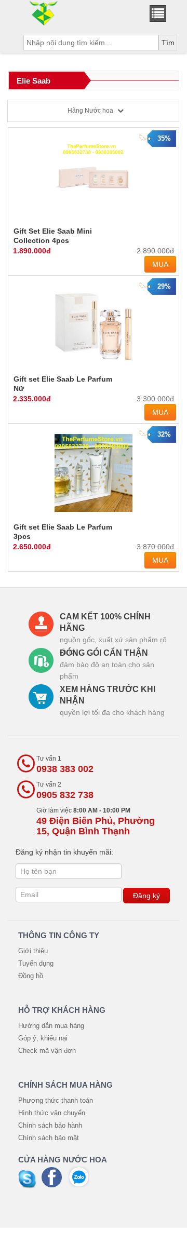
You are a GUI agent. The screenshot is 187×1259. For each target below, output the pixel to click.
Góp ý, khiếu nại (43, 1038)
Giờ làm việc (95, 821)
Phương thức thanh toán (55, 1100)
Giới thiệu (33, 951)
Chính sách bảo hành (50, 1125)
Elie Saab (33, 80)
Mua (160, 264)
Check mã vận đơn (47, 1050)
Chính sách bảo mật (48, 1138)
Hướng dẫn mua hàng (51, 1026)
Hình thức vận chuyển (51, 1113)
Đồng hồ (30, 976)
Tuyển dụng (36, 963)
